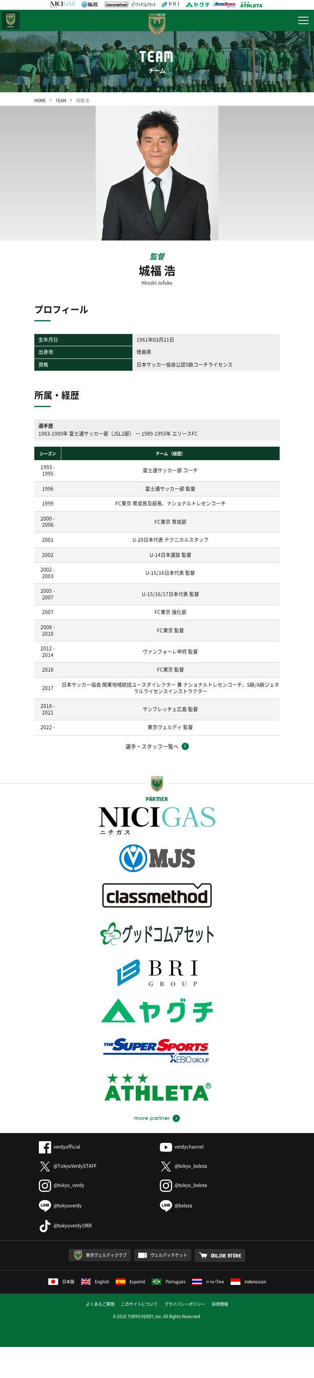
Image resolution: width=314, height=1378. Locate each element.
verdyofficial (67, 1146)
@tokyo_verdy (69, 1185)
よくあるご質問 (100, 1304)
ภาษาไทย (215, 1281)
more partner (152, 1118)
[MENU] (303, 20)
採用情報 (220, 1304)
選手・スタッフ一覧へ (152, 746)
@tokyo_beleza (191, 1165)
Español (137, 1281)
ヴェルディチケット (168, 1255)
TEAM (61, 100)
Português (176, 1281)
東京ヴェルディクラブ (106, 1255)
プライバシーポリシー (184, 1304)
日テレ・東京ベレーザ (11, 20)
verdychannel (189, 1146)
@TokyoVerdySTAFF (75, 1165)
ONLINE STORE (226, 1255)
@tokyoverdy (68, 1205)
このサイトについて (139, 1304)
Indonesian (255, 1281)
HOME (40, 100)
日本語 (68, 1281)
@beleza (183, 1205)
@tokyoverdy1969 (73, 1225)
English (102, 1281)
